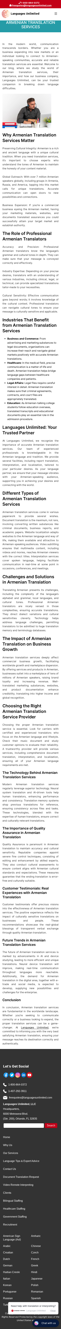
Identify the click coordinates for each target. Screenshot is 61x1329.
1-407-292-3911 (17, 1091)
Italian (6, 1278)
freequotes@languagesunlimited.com (32, 5)
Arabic (7, 1246)
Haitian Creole (11, 1272)
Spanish (36, 1298)
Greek (34, 1265)
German (7, 1265)
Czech (35, 1252)
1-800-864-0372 (17, 1084)
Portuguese (9, 1291)
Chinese (36, 1246)
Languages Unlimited (34, 1027)
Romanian (37, 1291)
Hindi (34, 1272)
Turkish (7, 1304)
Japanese (36, 1278)
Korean (7, 1285)
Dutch (6, 1259)
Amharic (36, 1236)
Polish (34, 1285)
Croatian (8, 1252)
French (35, 1259)
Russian (8, 1298)
